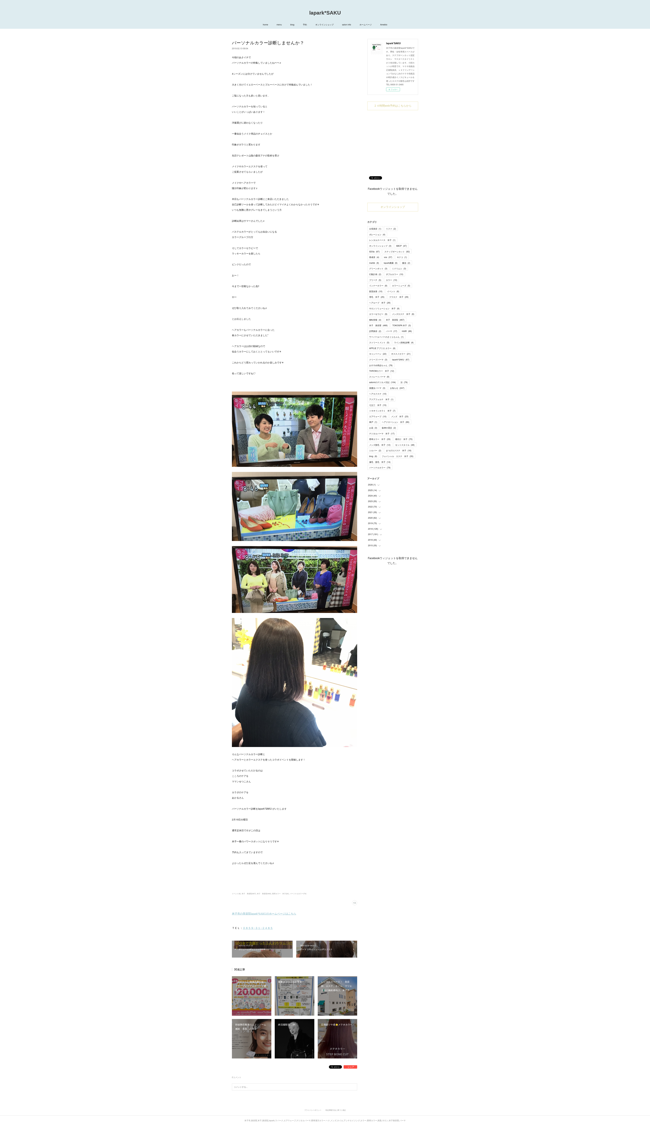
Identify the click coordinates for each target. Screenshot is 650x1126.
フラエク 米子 (398, 296)
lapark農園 (390, 262)
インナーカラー (378, 285)
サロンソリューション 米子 (384, 308)
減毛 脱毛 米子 (380, 461)
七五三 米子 (377, 405)
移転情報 (375, 319)
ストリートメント (379, 342)
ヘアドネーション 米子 (395, 421)
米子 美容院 (395, 319)
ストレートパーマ (379, 376)
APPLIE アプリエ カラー (382, 348)
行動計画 (375, 274)
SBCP (401, 245)
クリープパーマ (378, 359)
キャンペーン (377, 353)
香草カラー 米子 (380, 439)
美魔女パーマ (377, 387)
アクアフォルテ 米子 (381, 399)
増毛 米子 (376, 296)
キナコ (402, 257)
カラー (391, 279)
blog (292, 24)
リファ (391, 228)
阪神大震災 (389, 427)
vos (388, 257)
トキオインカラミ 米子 (382, 410)
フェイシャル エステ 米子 (397, 456)
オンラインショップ (324, 24)
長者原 (374, 257)
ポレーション (377, 234)
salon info (346, 24)
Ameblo (383, 24)
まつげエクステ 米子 (398, 450)
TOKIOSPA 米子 (401, 325)
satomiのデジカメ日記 (382, 382)
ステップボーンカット (397, 251)
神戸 (373, 421)
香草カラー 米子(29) (280, 893)
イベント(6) (236, 893)
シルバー (375, 450)
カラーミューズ (401, 285)
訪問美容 (375, 331)
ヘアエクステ (377, 393)
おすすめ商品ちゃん (381, 365)
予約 (305, 24)
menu (279, 24)
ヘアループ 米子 (380, 302)
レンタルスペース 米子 (382, 240)
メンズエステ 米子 (403, 313)
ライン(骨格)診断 (404, 342)
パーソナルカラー (380, 467)
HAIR (407, 331)
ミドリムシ (399, 268)
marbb (374, 262)
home (265, 24)
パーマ (391, 331)
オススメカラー (400, 353)
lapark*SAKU (325, 13)
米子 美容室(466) (264, 893)
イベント (393, 291)
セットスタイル (405, 444)
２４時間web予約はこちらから (392, 105)
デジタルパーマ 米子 (382, 433)
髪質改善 (375, 291)
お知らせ (397, 387)
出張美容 (375, 228)
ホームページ (366, 24)
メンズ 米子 (399, 416)
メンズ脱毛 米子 (380, 444)
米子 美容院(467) (249, 893)
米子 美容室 (378, 325)
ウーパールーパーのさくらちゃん (386, 336)
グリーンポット (378, 268)
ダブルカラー (394, 274)
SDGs (374, 251)
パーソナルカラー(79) (298, 893)
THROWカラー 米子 (381, 370)
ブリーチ (375, 279)
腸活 (406, 262)
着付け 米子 (404, 439)
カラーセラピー (378, 313)
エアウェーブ (377, 416)
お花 (373, 427)
